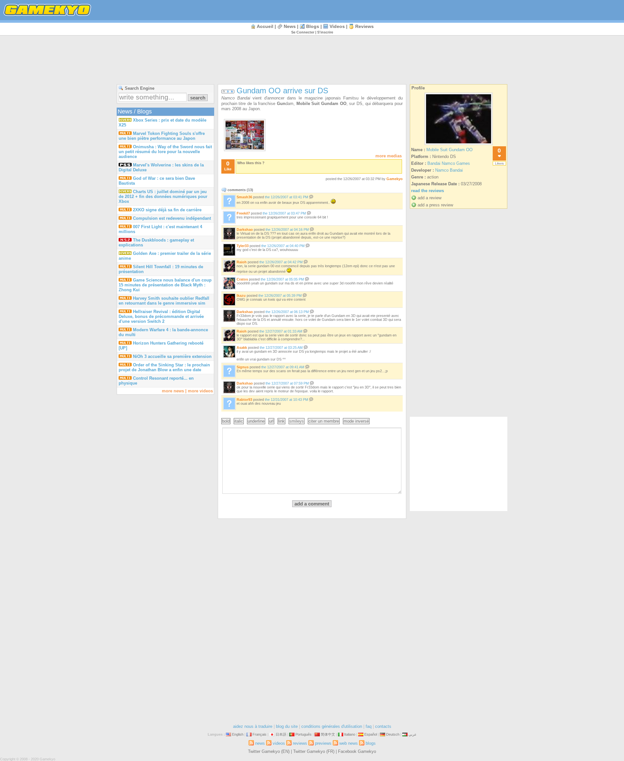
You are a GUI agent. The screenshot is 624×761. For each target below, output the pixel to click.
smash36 (244, 197)
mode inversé (356, 421)
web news (348, 743)
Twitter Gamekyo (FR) (313, 751)
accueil (265, 26)
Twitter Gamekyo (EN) (269, 751)
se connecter (302, 32)
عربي (413, 734)
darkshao (245, 229)
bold (226, 421)
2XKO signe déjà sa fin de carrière (167, 209)
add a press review (435, 205)
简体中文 (328, 734)
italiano (349, 734)
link (281, 421)
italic (238, 421)
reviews (364, 26)
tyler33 (243, 246)
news (290, 26)
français (259, 734)
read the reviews (427, 190)
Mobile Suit (308, 103)
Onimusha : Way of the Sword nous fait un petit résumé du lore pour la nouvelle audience (165, 151)
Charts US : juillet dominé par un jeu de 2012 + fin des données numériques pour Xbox (163, 196)
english (237, 734)
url (271, 421)
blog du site (287, 726)
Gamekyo (394, 179)
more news (173, 390)
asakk (242, 347)
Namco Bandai (235, 98)
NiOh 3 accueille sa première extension (172, 356)
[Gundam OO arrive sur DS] (245, 148)
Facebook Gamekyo (357, 751)
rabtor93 (244, 399)
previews (323, 743)
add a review (429, 197)
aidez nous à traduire (252, 726)
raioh (242, 262)
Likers (499, 163)
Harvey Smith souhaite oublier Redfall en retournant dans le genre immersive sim (164, 301)
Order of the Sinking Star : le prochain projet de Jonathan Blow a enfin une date (164, 367)
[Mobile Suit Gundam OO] (458, 144)
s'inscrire (325, 32)
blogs (312, 26)
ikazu (241, 295)
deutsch (392, 734)
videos (337, 26)
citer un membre (323, 421)
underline (256, 421)
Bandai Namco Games (448, 163)
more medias (388, 155)
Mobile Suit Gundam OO (449, 149)
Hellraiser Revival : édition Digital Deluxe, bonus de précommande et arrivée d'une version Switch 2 (161, 316)
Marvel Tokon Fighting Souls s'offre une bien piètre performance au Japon (162, 136)
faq (368, 726)
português (303, 734)
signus (243, 367)
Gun (281, 103)
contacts (383, 726)
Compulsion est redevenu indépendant (172, 218)
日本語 (281, 734)
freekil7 (243, 213)
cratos (242, 279)
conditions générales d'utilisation (331, 726)
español (370, 734)
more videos (200, 390)
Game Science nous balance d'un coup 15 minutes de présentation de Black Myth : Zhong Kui (165, 285)
